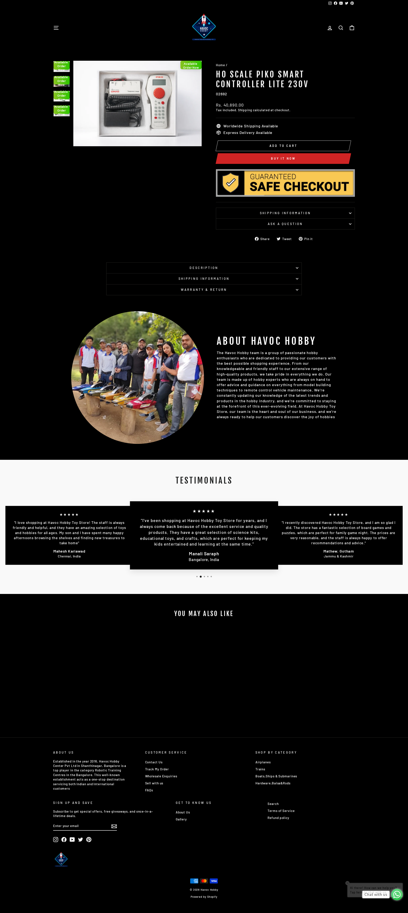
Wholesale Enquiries (161, 776)
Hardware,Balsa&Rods (272, 783)
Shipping (245, 110)
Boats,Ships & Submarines (276, 776)
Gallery (181, 819)
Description (204, 268)
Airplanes (263, 762)
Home (220, 65)
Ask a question (285, 224)
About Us (183, 812)
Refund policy (278, 818)
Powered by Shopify (204, 896)
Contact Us (154, 762)
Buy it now (283, 158)
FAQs (149, 790)
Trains (260, 769)
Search (273, 804)
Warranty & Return (204, 289)
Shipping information (285, 213)
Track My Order (157, 769)
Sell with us (154, 783)
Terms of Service (281, 811)
